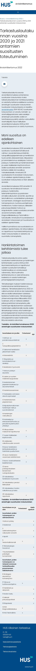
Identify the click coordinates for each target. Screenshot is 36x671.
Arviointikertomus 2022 (14, 19)
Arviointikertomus (24, 4)
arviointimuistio (7, 109)
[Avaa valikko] (18, 12)
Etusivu (2, 19)
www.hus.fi (29, 667)
